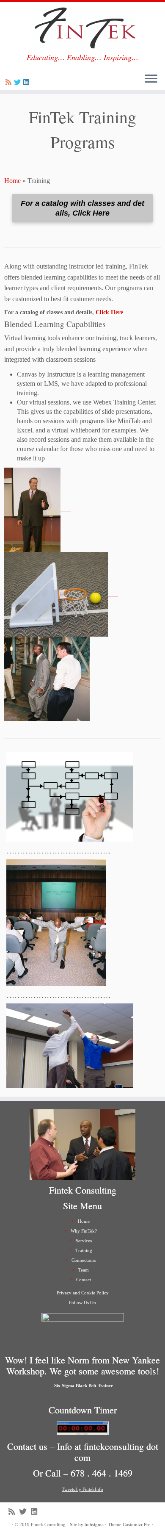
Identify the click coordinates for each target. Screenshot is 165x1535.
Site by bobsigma (87, 1524)
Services (84, 1240)
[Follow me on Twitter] (18, 82)
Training (83, 1250)
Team (83, 1269)
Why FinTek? (84, 1230)
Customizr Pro (137, 1524)
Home (12, 180)
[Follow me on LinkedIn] (27, 82)
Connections (84, 1260)
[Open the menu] (151, 79)
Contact (83, 1279)
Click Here (109, 312)
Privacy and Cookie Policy (83, 1292)
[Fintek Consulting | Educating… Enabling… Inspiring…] (82, 27)
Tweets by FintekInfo (82, 1489)
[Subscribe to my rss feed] (10, 82)
